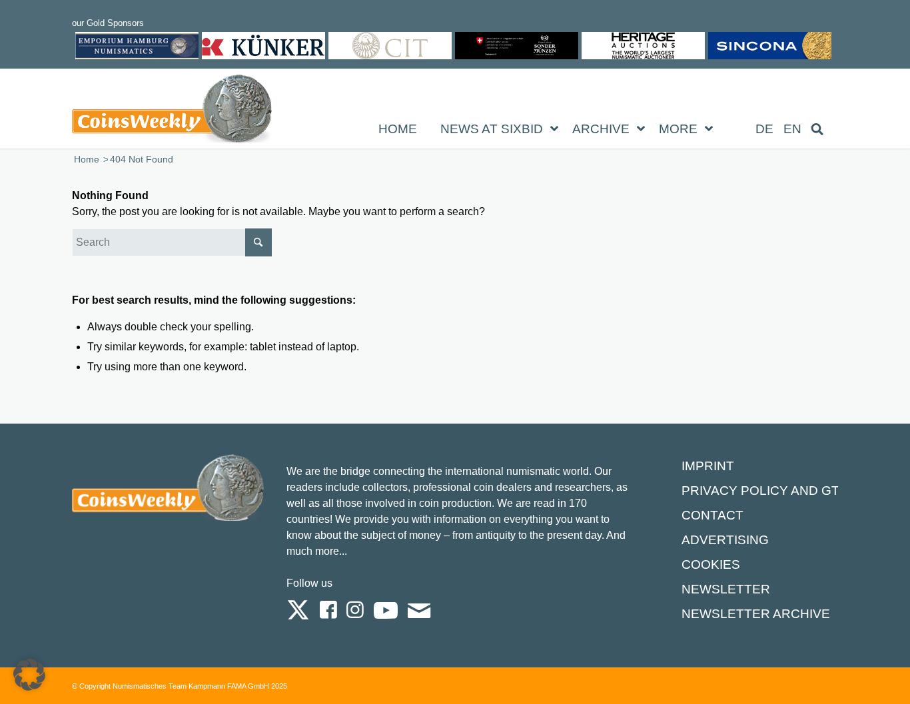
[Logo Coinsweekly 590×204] (172, 111)
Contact (712, 515)
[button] (29, 674)
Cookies (711, 564)
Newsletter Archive (756, 614)
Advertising (725, 540)
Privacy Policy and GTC (765, 491)
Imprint (708, 466)
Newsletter (726, 589)
